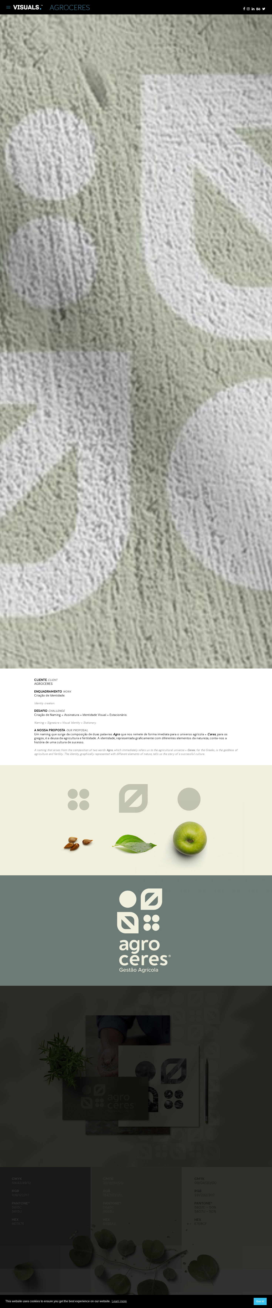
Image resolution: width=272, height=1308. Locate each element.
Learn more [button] (119, 1301)
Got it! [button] (260, 1301)
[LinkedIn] (253, 9)
